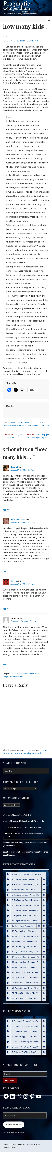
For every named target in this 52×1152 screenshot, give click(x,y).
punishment (26, 425)
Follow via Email (13, 1124)
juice (16, 425)
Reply (6, 510)
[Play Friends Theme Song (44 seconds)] (8, 1041)
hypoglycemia (8, 425)
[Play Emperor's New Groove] (8, 879)
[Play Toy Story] (8, 977)
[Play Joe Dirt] (8, 936)
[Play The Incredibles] (8, 931)
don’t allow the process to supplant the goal (22, 827)
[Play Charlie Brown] (8, 1026)
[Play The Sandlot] (8, 972)
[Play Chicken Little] (8, 905)
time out (35, 425)
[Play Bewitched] (8, 1021)
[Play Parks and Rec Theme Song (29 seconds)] (8, 1052)
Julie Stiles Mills (33, 41)
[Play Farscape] (8, 1036)
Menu (49, 20)
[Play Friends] (8, 1046)
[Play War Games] (8, 982)
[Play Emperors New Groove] (8, 920)
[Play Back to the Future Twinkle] (8, 884)
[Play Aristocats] (8, 874)
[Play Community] (8, 1031)
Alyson (14, 581)
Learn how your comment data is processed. (25, 752)
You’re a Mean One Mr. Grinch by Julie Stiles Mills (23, 821)
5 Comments (44, 425)
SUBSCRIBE (9, 1081)
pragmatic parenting (23, 422)
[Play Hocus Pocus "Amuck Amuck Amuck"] (8, 926)
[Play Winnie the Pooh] (8, 988)
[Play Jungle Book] (8, 941)
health (12, 422)
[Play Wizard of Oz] (8, 993)
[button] (43, 879)
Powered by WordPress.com (14, 1144)
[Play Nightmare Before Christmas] (8, 957)
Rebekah (14, 467)
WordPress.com (9, 1147)
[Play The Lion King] (8, 946)
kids (20, 425)
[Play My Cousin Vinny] (8, 951)
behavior (42, 422)
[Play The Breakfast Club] (8, 889)
